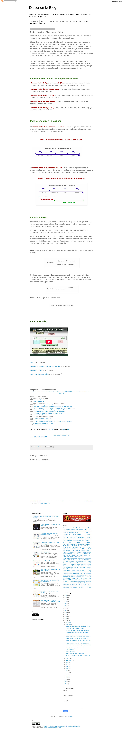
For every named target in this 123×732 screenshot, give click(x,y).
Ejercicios (85, 21)
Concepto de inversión (39, 400)
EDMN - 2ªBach (64, 21)
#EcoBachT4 (73, 537)
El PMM (33, 362)
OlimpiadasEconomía (69, 578)
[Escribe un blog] (47, 447)
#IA (64, 552)
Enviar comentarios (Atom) (43, 503)
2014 (66, 620)
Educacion (74, 565)
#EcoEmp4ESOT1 (67, 540)
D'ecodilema (81, 561)
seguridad (72, 585)
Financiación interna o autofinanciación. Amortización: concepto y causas (52, 421)
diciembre (68, 622)
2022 (66, 604)
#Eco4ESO (88, 529)
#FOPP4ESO (66, 550)
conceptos (77, 556)
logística (64, 575)
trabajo (71, 587)
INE (90, 572)
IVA (84, 573)
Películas (65, 580)
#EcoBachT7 (66, 539)
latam (87, 573)
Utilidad (81, 587)
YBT (70, 589)
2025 (66, 597)
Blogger (70, 716)
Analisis (89, 552)
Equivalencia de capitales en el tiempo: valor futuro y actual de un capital (52, 406)
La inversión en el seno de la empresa (75, 653)
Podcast (85, 579)
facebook (81, 568)
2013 (66, 679)
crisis (64, 559)
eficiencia (65, 567)
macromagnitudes (80, 575)
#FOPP (89, 549)
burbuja (68, 555)
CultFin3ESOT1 (87, 559)
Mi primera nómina (45, 552)
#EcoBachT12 (81, 536)
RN (90, 584)
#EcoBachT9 (80, 539)
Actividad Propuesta (82, 552)
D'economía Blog (42, 8)
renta (77, 584)
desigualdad (85, 562)
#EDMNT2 (82, 547)
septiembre (69, 660)
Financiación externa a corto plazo (42, 418)
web (68, 589)
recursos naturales (67, 584)
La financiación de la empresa (40, 415)
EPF (69, 568)
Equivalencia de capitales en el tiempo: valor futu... (78, 645)
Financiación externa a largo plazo (42, 420)
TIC (88, 585)
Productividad (83, 582)
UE (79, 587)
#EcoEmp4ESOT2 (77, 540)
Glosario (89, 570)
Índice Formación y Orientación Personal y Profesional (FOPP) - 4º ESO (50, 601)
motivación (78, 576)
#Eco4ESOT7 (80, 532)
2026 (66, 595)
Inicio (63, 500)
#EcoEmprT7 (66, 545)
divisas (78, 564)
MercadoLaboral (66, 576)
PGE (69, 580)
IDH (68, 572)
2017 (66, 614)
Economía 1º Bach (53, 21)
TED (86, 585)
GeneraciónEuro (75, 570)
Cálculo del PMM (36, 370)
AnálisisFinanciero (67, 553)
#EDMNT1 (75, 547)
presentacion (88, 581)
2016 (66, 616)
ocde (86, 576)
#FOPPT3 (83, 550)
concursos (83, 556)
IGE (70, 572)
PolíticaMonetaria (78, 581)
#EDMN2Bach (67, 547)
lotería (68, 575)
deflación (75, 562)
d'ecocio (70, 561)
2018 (66, 612)
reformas (73, 584)
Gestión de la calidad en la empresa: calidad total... (78, 655)
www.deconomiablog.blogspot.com (52, 727)
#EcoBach (77, 534)
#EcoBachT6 (88, 537)
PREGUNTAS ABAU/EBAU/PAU (38, 436)
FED (87, 568)
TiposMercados (66, 587)
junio (67, 666)
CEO (81, 555)
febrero (68, 675)
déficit (71, 562)
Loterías (72, 575)
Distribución (73, 564)
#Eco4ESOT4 (88, 531)
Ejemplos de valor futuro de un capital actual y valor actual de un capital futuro (53, 408)
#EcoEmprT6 (88, 544)
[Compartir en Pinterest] (53, 447)
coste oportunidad (73, 558)
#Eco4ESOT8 (88, 532)
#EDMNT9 (72, 549)
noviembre (68, 624)
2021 (66, 606)
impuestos (80, 572)
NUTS (83, 576)
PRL (79, 582)
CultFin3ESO (79, 559)
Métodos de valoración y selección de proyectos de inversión (48, 410)
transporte (75, 587)
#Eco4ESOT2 (73, 531)
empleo (84, 567)
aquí (49, 429)
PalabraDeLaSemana (82, 578)
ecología (89, 564)
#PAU (74, 552)
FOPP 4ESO (44, 21)
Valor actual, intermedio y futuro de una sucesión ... (78, 636)
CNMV (85, 555)
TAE (83, 585)
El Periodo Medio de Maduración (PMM (43, 423)
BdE (64, 555)
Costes (79, 558)
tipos (90, 585)
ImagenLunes (74, 572)
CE (77, 555)
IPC (80, 573)
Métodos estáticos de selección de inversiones (77, 638)
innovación (69, 573)
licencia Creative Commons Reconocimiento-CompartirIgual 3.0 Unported (62, 726)
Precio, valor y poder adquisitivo (48, 560)
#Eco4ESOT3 (80, 531)
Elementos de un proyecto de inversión (43, 405)
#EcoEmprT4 (73, 544)
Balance (86, 553)
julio (67, 664)
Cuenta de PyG (71, 559)
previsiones (66, 582)
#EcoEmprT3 (66, 544)
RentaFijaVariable (82, 584)
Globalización (84, 570)
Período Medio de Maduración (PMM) (75, 628)
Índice (84, 572)
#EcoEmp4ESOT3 (86, 540)
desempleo (79, 562)
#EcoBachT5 (81, 537)
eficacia (89, 565)
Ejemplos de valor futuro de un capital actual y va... (78, 643)
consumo (89, 556)
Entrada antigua (88, 500)
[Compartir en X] (49, 447)
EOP (64, 568)
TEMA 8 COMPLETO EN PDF (61, 435)
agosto (67, 662)
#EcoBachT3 (66, 537)
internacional (75, 573)
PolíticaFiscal (71, 581)
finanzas (65, 570)
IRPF (82, 573)
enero (67, 677)
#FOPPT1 (73, 550)
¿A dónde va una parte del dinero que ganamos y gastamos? (50, 543)
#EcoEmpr (36, 449)
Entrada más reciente (36, 500)
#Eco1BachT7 (81, 529)
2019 (66, 610)
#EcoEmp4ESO (87, 539)
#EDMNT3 (89, 547)
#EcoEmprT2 (88, 542)
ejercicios (79, 567)
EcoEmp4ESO (84, 564)
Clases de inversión (38, 401)
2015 (66, 618)
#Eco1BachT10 (67, 529)
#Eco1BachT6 (74, 529)
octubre (68, 658)
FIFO (90, 568)
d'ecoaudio (65, 561)
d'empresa (65, 562)
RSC (64, 585)
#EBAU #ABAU (78, 527)
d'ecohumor (87, 561)
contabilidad (66, 558)
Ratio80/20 (89, 582)
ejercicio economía (72, 567)
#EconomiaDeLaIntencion (85, 545)
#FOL (83, 549)
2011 (66, 684)
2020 (66, 608)
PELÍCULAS (42, 24)
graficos (65, 572)
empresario (89, 567)
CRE (90, 558)
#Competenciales (67, 527)
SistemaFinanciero (78, 585)
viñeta (89, 587)
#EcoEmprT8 (42, 449)
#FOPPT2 (78, 550)
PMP (76, 579)
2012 (66, 681)
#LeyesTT (67, 552)
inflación (65, 573)
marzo (67, 673)
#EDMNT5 (65, 549)
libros (89, 573)
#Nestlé (71, 552)
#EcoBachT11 (73, 536)
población (80, 579)
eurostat (77, 568)
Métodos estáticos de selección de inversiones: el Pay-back (49, 411)
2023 (66, 601)
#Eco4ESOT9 (66, 534)
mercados (73, 576)
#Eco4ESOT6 (73, 532)
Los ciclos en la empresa (40, 425)
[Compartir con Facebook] (51, 447)
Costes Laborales (85, 558)
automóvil (82, 553)
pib (72, 580)
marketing (89, 575)
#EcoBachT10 (66, 536)
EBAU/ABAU (33, 24)
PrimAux (75, 582)
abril (67, 670)
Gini (80, 570)
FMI (68, 570)
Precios (83, 581)
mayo (67, 668)
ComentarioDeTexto (68, 556)
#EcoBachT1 (88, 534)
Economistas (66, 565)
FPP (70, 570)
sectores (67, 585)
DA (68, 562)
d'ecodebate (75, 561)
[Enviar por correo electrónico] (46, 447)
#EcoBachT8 (73, 539)
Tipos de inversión (70, 651)
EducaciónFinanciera (82, 565)
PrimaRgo (71, 582)
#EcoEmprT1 (78, 542)
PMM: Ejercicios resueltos (39, 374)
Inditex (87, 572)
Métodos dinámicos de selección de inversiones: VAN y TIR (49, 413)
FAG (85, 568)
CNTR (90, 555)
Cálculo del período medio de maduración (45, 366)
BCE (90, 553)
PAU (90, 578)
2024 (66, 599)
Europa (72, 568)
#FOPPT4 (88, 550)
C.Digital (73, 555)
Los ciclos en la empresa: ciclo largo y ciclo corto (77, 630)
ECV (70, 565)
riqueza (87, 584)
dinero (68, 564)
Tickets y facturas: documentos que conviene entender (49, 534)
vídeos (86, 587)
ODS (88, 576)
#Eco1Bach (88, 527)
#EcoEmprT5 (81, 544)
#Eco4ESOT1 (66, 531)
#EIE (78, 549)
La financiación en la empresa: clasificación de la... (78, 626)
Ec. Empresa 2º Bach (75, 21)
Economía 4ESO (34, 21)
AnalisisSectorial (76, 553)
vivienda (65, 589)
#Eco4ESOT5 (66, 532)
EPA (67, 568)
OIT (90, 576)
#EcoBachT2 (88, 536)
